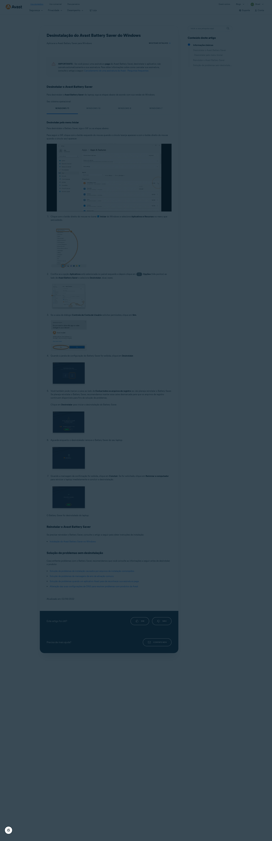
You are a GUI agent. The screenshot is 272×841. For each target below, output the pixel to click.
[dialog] (136, 420)
